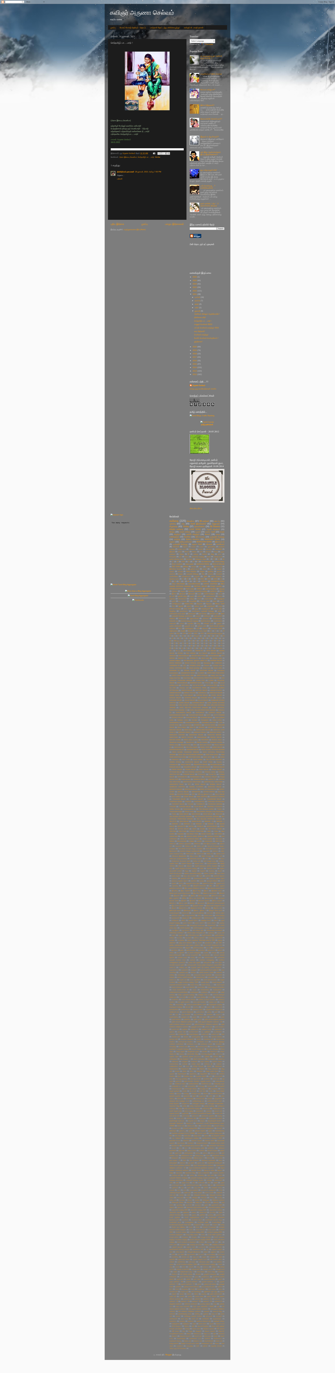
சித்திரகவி (218, 1066)
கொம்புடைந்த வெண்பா (185, 1041)
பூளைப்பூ (210, 1215)
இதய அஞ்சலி (185, 890)
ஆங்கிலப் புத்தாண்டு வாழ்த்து (197, 591)
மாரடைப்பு (206, 1267)
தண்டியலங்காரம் (185, 542)
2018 (195, 354)
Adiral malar (205, 658)
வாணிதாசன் (173, 1318)
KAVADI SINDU (174, 695)
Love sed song (186, 725)
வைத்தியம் (179, 1346)
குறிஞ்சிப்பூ (187, 1019)
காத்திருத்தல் (194, 992)
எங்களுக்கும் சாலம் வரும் (197, 925)
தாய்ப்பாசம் (195, 1116)
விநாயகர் (205, 628)
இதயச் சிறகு (197, 890)
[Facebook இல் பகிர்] (166, 153)
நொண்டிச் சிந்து (190, 1173)
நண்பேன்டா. (211, 1148)
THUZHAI (172, 806)
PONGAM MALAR (189, 774)
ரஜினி (205, 576)
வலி (218, 1306)
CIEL (184, 665)
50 (170, 641)
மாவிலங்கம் (221, 1271)
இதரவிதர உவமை (217, 890)
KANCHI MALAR (187, 690)
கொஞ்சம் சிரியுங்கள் (187, 1039)
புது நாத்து (179, 1205)
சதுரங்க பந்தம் (174, 1056)
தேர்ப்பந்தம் (187, 1135)
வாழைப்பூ (182, 1321)
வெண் (216, 1336)
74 (221, 643)
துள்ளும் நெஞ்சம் (200, 1130)
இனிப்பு (193, 895)
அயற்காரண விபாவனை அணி (181, 861)
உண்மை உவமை (208, 915)
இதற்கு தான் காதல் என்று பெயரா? (180, 893)
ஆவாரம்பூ (175, 885)
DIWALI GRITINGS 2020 (177, 668)
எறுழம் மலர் (181, 935)
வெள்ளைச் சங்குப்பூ (175, 1341)
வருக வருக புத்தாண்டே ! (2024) (203, 1306)
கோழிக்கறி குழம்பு (193, 1051)
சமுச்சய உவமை (217, 1061)
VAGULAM (218, 814)
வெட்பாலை (207, 1336)
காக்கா (220, 977)
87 (221, 645)
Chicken (206, 665)
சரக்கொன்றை (173, 1064)
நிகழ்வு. (180, 574)
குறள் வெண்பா (176, 1019)
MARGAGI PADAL (203, 564)
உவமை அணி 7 (211, 923)
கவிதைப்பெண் (200, 977)
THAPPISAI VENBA (175, 801)
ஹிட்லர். (205, 1346)
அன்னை (174, 591)
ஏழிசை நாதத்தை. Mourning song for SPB (201, 940)
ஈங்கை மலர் (185, 913)
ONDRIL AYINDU (175, 762)
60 (170, 643)
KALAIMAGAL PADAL (199, 688)
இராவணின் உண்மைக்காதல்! (215, 903)
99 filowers (218, 648)
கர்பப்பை (193, 972)
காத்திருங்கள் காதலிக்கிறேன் (178, 992)
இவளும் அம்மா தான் (215, 910)
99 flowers (215, 526)
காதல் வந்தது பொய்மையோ (216, 987)
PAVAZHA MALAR (218, 767)
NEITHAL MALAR (200, 586)
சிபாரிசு (177, 1071)
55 (204, 641)
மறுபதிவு (172, 1259)
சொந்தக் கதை (196, 1093)
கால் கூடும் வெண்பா (199, 1002)
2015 (195, 364)
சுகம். (210, 1076)
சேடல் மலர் (193, 1091)
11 (215, 631)
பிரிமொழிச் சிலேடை (178, 1202)
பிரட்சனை (182, 1200)
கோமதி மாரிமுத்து (212, 1049)
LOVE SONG (195, 529)
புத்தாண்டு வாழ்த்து (198, 557)
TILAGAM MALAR (185, 806)
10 (211, 631)
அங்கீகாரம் (197, 843)
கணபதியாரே (206, 955)
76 (174, 645)
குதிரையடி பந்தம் (198, 1009)
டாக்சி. (211, 1096)
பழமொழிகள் (218, 616)
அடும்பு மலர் (200, 846)
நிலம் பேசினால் (194, 1160)
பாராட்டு (181, 1195)
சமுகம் (198, 532)
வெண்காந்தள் (181, 1338)
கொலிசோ (219, 1044)
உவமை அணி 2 (187, 923)
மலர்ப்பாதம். (192, 1262)
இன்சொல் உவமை (217, 895)
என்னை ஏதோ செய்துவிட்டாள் (196, 932)
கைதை (206, 1036)
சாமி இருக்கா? (177, 604)
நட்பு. (186, 1148)
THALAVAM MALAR (179, 799)
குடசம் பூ (196, 1007)
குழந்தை (184, 1029)
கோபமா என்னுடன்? (207, 90)
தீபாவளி (208, 552)
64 (187, 643)
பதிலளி (119, 179)
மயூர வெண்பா (191, 1254)
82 (200, 645)
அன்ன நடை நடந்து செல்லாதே (178, 858)
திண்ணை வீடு (191, 1118)
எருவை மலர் (220, 932)
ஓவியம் (220, 950)
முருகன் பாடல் (189, 626)
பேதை (191, 1227)
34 (211, 636)
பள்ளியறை (207, 616)
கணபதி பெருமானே (191, 955)
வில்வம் (189, 1333)
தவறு (220, 606)
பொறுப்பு (194, 1237)
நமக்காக (202, 1150)
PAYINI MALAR (177, 769)
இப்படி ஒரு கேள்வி (195, 898)
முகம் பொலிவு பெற (186, 1276)
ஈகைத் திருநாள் (174, 913)
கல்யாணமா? (182, 599)
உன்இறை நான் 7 (196, 918)
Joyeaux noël (183, 688)
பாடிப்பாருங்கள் (193, 1190)
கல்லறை (171, 977)
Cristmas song (217, 665)
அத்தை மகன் (220, 853)
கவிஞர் (191, 599)
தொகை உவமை (209, 1140)
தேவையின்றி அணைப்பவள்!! (211, 119)
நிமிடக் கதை (218, 1158)
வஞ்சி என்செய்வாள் (216, 1294)
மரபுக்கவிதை (173, 576)
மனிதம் (205, 1252)
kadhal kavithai (210, 589)
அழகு (186, 871)
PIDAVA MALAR (190, 769)
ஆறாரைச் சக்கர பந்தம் (193, 883)
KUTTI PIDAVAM (219, 715)
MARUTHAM (173, 737)
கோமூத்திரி (192, 601)
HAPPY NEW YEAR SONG (216, 673)
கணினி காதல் (182, 957)
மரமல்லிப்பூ (175, 1257)
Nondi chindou (198, 759)
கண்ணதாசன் (210, 596)
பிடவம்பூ (219, 1197)
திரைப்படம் (189, 1123)
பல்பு (211, 1185)
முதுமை (219, 623)
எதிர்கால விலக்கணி (218, 928)
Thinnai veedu (189, 811)
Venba (157, 157)
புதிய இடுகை (117, 224)
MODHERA (205, 740)
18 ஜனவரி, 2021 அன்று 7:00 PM (148, 172)
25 (170, 636)
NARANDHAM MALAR (176, 749)
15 (187, 579)
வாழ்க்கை (191, 1321)
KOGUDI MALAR (175, 697)
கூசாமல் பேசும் (193, 1031)
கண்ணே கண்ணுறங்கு (207, 960)
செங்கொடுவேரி (193, 1083)
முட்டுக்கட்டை (205, 1276)
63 (183, 643)
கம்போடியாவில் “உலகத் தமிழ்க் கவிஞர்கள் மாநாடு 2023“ (204, 965)
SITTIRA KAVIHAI (209, 792)
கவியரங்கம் (211, 977)
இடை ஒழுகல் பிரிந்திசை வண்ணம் (195, 888)
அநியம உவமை (193, 856)
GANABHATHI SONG (188, 673)
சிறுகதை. (209, 604)
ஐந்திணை (172, 942)
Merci (195, 745)
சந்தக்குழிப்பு (212, 1059)
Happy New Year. (174, 678)
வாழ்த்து (177, 539)
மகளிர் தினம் (218, 621)
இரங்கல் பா (172, 903)
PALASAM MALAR (216, 764)
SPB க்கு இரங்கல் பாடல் (205, 794)
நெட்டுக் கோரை (196, 1170)
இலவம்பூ (208, 908)
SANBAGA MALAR (199, 779)
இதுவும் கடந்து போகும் (210, 893)
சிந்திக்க (202, 1069)
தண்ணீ (209, 1098)
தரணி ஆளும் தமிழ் (175, 1111)
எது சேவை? (185, 930)
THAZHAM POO (199, 801)
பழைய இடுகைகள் (174, 224)
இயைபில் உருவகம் (204, 900)
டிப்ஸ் (216, 1096)
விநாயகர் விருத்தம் (203, 1326)
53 (195, 641)
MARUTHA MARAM (214, 735)
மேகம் (177, 1289)
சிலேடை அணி (219, 604)
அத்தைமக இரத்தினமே (179, 856)
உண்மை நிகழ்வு (219, 915)
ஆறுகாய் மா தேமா (208, 883)
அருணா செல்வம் (198, 385)
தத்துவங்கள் (218, 1098)
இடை (211, 885)
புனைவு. (194, 1212)
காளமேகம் (220, 544)
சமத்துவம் (185, 1061)
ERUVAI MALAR (189, 670)
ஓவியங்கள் (201, 950)
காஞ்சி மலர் (183, 979)
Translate (209, 44)
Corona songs (219, 562)
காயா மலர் (182, 997)
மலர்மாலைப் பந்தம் (204, 1262)
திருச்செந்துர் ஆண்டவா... (177, 1121)
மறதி (220, 1257)
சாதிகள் (219, 1064)
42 (188, 638)
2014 (195, 367)
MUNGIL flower (217, 740)
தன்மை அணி (199, 606)
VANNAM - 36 (200, 824)
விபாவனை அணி (216, 628)
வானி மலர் (195, 1318)
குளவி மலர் (175, 1029)
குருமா (194, 1017)
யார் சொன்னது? (196, 1291)
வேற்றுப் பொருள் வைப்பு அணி (190, 1343)
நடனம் (174, 1148)
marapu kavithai (206, 834)
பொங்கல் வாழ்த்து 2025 (214, 1232)
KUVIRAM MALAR (206, 717)
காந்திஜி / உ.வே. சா (204, 994)
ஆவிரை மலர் (186, 885)
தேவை (206, 1135)
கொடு (199, 1039)
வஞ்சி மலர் (172, 1296)
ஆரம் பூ (181, 883)
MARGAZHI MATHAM (177, 735)
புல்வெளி (186, 1215)
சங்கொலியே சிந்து (192, 1054)
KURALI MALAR (184, 702)
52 (191, 641)
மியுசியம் (174, 1274)
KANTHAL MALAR (201, 690)
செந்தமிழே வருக (219, 1083)
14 (219, 559)
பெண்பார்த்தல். (216, 1222)
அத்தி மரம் (209, 853)
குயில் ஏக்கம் (200, 1012)
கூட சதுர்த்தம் (205, 1031)
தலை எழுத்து (189, 1111)
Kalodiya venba (182, 720)
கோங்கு (192, 1046)
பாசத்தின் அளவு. (216, 1187)
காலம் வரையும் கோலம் (189, 999)
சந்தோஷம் (175, 1061)
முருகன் (197, 576)
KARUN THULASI (189, 693)
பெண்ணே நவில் (203, 1222)
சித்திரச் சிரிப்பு (189, 604)
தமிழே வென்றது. (209, 1106)
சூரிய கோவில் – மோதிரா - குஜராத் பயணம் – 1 (198, 1081)
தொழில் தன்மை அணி (217, 1143)
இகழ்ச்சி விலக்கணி (199, 885)
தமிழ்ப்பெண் (211, 606)
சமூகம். (171, 571)
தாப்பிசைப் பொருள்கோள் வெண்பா (201, 1113)
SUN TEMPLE (176, 796)
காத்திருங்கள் (217, 989)
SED (189, 784)
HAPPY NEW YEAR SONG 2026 (183, 675)
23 (170, 581)
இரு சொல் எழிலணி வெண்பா (181, 905)
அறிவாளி (181, 866)
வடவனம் (182, 1296)
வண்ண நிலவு (199, 1296)
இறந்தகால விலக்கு (196, 908)
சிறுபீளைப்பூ (193, 1074)
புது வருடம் (198, 1205)
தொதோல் (191, 1143)
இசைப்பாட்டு (218, 567)
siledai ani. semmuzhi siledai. (189, 839)
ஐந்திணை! (198, 342)
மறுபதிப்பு (190, 623)
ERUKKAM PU (174, 670)
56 (208, 641)
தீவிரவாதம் (172, 1130)
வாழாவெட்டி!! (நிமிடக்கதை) (211, 74)
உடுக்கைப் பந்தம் (177, 915)
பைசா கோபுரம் (200, 1229)
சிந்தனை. (200, 604)
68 (188, 581)
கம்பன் (204, 569)
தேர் (170, 1135)
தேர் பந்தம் (178, 1135)
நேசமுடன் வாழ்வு (209, 1170)
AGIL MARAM (191, 653)
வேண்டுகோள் (209, 1341)
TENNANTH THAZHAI (217, 796)
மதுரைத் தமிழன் (217, 1249)
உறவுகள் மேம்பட (193, 920)
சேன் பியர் (202, 1091)
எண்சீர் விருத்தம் (193, 534)
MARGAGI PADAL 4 (184, 732)
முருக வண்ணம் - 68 (176, 1281)
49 (218, 638)
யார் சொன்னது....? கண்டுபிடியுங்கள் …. (208, 187)
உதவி (199, 594)
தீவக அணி (188, 609)
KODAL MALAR (216, 695)
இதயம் (206, 890)
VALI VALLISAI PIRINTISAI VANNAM (209, 819)
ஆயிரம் (174, 883)
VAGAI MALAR (208, 814)
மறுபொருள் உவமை (183, 1259)
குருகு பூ (219, 1014)
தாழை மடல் (180, 1118)
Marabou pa (190, 742)
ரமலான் (222, 1291)
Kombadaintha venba (176, 722)
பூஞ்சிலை (202, 1215)
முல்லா (199, 1284)
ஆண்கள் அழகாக (218, 876)
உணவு (199, 915)
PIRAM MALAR (217, 769)
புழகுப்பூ (194, 1215)
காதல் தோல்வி (190, 987)
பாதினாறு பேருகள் (175, 1192)
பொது (216, 552)
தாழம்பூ (219, 1116)
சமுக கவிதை (204, 1061)
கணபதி (213, 952)
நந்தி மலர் (182, 1150)
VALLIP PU (173, 821)
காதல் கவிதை (185, 532)
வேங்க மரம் (187, 1341)
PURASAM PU (182, 777)
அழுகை (182, 591)
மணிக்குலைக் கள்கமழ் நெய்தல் (179, 1249)
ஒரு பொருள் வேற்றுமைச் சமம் (212, 945)
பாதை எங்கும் (198, 1192)
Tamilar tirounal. (174, 809)
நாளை (208, 1155)
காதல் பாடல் (182, 549)
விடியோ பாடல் (220, 1323)
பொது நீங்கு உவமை (192, 1234)
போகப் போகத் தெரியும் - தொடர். (133, 27)
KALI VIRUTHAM (178, 584)
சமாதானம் (194, 1061)
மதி (207, 1249)
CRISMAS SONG (195, 665)
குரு (176, 1014)
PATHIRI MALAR (204, 767)
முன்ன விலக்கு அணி (176, 559)
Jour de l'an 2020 (197, 685)
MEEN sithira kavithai (191, 740)
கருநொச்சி (184, 970)
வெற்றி (183, 631)
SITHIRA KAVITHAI (176, 589)
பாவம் (187, 1197)
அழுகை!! (202, 871)
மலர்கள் (171, 1262)
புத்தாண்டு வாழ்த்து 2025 (180, 1210)
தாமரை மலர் (218, 1113)
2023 (195, 287)
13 (214, 559)
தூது (196, 609)
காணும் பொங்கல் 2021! (203, 324)
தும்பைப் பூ (182, 1130)
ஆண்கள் (208, 876)
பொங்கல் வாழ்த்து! (201, 335)
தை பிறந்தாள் (176, 1138)
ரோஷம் (182, 1294)
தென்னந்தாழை (219, 1130)
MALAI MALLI (181, 727)
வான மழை (184, 1318)
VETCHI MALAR (183, 829)
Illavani (215, 683)
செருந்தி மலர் (204, 1088)
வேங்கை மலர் (198, 1341)
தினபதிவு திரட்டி (196, 508)
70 (197, 581)
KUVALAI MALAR (177, 717)
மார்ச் (197, 308)
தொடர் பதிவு (218, 609)
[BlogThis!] (161, 153)
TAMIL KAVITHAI (201, 796)
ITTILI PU (208, 683)
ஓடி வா (208, 947)
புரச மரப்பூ (213, 1212)
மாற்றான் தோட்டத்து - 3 (187, 1271)
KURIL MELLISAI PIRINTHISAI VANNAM (194, 707)
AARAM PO (199, 650)
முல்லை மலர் (202, 626)
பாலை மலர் (180, 1197)
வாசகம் (178, 1316)
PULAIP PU (212, 774)
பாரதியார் (219, 1192)
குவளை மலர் (182, 1031)
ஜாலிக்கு (210, 571)
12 (183, 579)
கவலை (193, 547)
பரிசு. (208, 1182)
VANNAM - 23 (176, 824)
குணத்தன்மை (173, 1009)
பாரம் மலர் (172, 1195)
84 (208, 645)
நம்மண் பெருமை (212, 1150)
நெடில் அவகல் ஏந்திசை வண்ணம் (203, 1165)
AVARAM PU (194, 658)
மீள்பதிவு (198, 1274)
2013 (195, 371)
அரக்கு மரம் (196, 861)
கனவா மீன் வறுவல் (194, 962)
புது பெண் (188, 1205)
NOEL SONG (207, 757)
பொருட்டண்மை (174, 1237)
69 (204, 643)
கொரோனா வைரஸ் (206, 1044)
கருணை (172, 599)
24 (193, 562)
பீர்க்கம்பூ (216, 1202)
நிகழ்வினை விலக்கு (218, 1155)
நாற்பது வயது (199, 1155)
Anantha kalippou (175, 660)
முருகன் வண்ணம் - (192, 1281)
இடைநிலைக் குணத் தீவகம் (216, 888)
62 (179, 643)
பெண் (209, 557)
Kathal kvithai (217, 720)
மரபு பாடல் (201, 1254)
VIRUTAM (172, 831)
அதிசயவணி (190, 853)
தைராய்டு (186, 1140)
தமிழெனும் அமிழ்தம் (198, 1103)
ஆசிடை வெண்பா (209, 873)
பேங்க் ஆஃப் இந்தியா (179, 1227)
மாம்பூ (198, 1267)
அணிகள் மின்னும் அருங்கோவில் (190, 851)
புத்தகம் (171, 1207)
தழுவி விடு (185, 1113)
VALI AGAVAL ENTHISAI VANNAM (180, 816)
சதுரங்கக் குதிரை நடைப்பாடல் (191, 1056)
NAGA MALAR (178, 747)
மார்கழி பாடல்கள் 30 (183, 1269)
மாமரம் (177, 1267)
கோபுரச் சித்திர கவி (197, 1049)
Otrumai (219, 762)
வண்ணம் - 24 (185, 1301)
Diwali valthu (218, 668)
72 (213, 643)
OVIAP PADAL (208, 762)
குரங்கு (209, 1012)
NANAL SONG (205, 747)
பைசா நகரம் (212, 1229)
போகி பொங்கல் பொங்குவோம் (186, 1242)
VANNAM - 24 (188, 824)
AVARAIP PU (182, 658)
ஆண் (200, 876)
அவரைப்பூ (212, 871)
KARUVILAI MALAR (216, 693)
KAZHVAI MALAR (202, 695)
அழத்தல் (194, 871)
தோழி (205, 1145)
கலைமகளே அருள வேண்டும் (203, 975)
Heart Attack (187, 678)
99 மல (178, 650)
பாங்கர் (206, 1187)
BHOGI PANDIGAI (175, 663)
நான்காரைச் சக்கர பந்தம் (177, 614)
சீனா (173, 606)
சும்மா (220, 554)
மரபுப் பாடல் (221, 1254)
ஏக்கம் (180, 552)
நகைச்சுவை (199, 526)
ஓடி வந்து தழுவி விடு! (208, 170)
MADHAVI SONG (209, 725)
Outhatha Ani (173, 764)
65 (191, 643)
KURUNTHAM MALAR (196, 715)
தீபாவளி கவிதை (206, 1126)
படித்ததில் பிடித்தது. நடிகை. (194, 1180)
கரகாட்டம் (172, 967)
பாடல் (184, 1190)
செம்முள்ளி (221, 1086)
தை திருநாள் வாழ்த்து (217, 1135)
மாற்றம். (175, 1271)
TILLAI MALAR (199, 806)
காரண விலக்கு (200, 997)
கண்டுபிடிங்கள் (209, 957)
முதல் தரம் (180, 1279)
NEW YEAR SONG (194, 757)
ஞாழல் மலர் (202, 1096)
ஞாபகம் (219, 571)
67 (200, 643)
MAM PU (192, 727)
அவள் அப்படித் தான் (175, 873)
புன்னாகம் (205, 618)
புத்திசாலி (186, 1212)
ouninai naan (173, 836)
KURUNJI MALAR (215, 712)
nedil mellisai (218, 834)
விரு (183, 1331)
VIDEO (194, 829)
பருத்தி (215, 1182)
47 (209, 638)
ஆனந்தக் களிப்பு (185, 878)
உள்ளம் (216, 920)
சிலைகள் (213, 1074)
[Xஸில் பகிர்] (163, 153)
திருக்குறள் (202, 1118)
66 (196, 643)
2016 (195, 361)
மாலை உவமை (201, 1271)
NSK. (216, 757)
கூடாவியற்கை (218, 1031)
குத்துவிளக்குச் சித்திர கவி (214, 1009)
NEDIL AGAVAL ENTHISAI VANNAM (212, 749)
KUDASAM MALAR (175, 700)
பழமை (189, 1187)
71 (208, 643)
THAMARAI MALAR (196, 799)
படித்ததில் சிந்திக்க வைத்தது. (178, 1178)
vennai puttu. (209, 841)
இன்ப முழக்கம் (174, 898)
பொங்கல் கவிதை (181, 1232)
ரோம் (180, 628)
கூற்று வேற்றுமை (194, 1034)
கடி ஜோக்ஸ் (180, 952)
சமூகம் (172, 542)
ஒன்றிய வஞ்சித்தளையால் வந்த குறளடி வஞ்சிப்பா (184, 945)
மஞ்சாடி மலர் (191, 1247)
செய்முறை (172, 557)
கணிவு (193, 957)
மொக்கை (189, 559)
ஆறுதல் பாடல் (220, 883)
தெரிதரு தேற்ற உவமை (215, 1133)
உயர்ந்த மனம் (221, 918)
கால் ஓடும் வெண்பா (184, 1002)
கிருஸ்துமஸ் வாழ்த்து (215, 1004)
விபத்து (187, 1328)
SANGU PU (212, 779)
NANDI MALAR (217, 747)
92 (190, 648)
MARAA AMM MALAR (203, 730)
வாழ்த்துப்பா (186, 1323)
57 (213, 641)
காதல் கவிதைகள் (177, 987)
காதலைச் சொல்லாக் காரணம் (178, 984)
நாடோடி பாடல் (214, 1153)
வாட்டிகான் (209, 1316)
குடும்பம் (209, 1007)
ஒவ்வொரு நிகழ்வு (198, 947)
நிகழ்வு (172, 532)
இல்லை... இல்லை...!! (200, 910)
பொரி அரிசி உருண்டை (215, 1234)
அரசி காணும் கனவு (209, 861)
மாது (170, 1267)
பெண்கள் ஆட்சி (197, 1220)
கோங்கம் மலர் (183, 1046)
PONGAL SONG (210, 772)
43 (193, 638)
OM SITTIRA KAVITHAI (214, 759)
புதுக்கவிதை (211, 547)
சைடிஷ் (179, 1093)
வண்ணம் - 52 (207, 1301)
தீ (197, 1126)
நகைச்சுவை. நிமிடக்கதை (216, 1145)
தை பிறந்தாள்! (199, 331)
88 (170, 648)
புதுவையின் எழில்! (216, 1205)
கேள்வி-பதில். (176, 1036)
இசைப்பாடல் (219, 542)
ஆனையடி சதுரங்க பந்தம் (216, 878)
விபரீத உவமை (196, 1328)
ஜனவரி (198, 311)
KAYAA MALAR (188, 695)
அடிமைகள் (178, 846)
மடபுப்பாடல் (202, 1247)
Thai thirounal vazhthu (206, 809)
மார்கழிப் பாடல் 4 (208, 1269)
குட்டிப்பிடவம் (218, 1007)
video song (218, 841)
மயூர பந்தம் (181, 1254)
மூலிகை (219, 1286)
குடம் (202, 1007)
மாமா (183, 1267)
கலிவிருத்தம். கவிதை (184, 975)
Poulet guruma (185, 779)
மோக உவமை (212, 1289)
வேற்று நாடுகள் (173, 1343)
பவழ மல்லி (197, 1187)
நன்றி (219, 611)
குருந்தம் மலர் (185, 1017)
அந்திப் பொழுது (206, 856)
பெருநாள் (207, 1224)
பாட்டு (220, 1190)
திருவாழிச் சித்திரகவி (176, 1123)
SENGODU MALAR (214, 787)
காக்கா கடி (172, 979)
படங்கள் (219, 1175)
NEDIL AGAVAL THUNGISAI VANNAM (185, 752)
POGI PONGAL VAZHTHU (193, 772)
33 (180, 581)
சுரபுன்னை (207, 1078)
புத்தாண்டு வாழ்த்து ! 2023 (216, 1207)
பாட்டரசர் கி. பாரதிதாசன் (208, 1190)
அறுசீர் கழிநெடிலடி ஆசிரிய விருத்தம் (206, 866)
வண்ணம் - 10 (207, 1299)
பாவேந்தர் (195, 1197)
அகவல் (193, 567)
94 (199, 648)
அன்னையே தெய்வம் (196, 858)
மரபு (183, 523)
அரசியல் (208, 567)
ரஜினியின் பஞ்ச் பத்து (210, 1291)
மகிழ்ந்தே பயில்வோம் (218, 1244)
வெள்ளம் (207, 1338)
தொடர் (187, 557)
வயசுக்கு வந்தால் (205, 1304)
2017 (195, 357)
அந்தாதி (221, 589)
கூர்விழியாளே (182, 1034)
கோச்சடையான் (202, 1046)
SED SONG (176, 567)
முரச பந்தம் (197, 1279)
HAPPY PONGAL (202, 675)
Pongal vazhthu (216, 586)
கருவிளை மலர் (183, 972)
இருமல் (174, 908)
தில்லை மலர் (191, 1126)
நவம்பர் (198, 301)
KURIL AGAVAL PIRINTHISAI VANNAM (190, 705)
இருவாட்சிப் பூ (183, 908)
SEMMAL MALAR (216, 784)
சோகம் (207, 534)
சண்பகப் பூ (218, 1054)
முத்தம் (188, 1279)
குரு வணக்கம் (198, 1014)
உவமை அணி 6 (199, 923)
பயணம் (201, 547)
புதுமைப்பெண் (194, 618)
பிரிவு (203, 574)
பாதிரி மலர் (187, 1192)
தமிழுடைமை (185, 1103)
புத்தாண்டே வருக (174, 1212)
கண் (199, 957)
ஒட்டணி (172, 596)
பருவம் (222, 1182)
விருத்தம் (177, 534)
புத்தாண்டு (180, 1207)
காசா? (199, 599)
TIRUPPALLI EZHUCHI (214, 806)
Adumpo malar (217, 658)
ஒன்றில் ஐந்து (182, 596)
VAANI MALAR (183, 814)
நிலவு (220, 1160)
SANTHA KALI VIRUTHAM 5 (192, 782)
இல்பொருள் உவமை (175, 910)
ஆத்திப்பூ (175, 878)
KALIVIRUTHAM (194, 584)
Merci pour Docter (205, 745)
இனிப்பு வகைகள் (203, 895)
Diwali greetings (194, 668)
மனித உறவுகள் (179, 1252)
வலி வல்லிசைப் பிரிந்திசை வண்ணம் (189, 1311)
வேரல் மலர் (219, 1341)
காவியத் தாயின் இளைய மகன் (196, 1004)
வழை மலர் (214, 1314)
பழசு (182, 1187)
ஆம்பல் (222, 881)
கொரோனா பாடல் (192, 1044)
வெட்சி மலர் (198, 1336)
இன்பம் (222, 591)
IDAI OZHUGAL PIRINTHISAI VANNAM (206, 678)
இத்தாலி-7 (177, 895)
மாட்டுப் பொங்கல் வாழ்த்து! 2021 (206, 328)
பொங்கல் (219, 574)
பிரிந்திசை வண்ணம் (218, 1200)
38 (223, 636)
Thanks (219, 809)
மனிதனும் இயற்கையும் (194, 1252)
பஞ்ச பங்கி (210, 1175)
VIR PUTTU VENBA (215, 829)
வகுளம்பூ (204, 1294)
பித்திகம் (172, 618)
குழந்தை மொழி (206, 1029)
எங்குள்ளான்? (211, 925)
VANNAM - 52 (212, 824)
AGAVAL (180, 653)
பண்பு (171, 1182)
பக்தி (184, 1175)
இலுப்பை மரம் (218, 908)
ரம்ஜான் (174, 1294)
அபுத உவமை (214, 858)
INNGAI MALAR (182, 683)
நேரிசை (219, 1170)
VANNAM (218, 549)
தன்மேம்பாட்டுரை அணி (214, 1101)
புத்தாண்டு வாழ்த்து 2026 (198, 1210)
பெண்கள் (185, 1220)
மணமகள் (172, 623)
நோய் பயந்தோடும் (203, 1173)
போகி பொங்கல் (206, 621)
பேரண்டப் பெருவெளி (209, 1227)
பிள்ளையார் (182, 618)
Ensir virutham (177, 564)
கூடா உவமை (182, 601)
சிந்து (212, 554)
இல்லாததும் (187, 910)
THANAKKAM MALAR (214, 799)
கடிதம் (192, 596)
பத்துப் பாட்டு (185, 1182)
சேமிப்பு (211, 1091)
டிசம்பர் (197, 297)
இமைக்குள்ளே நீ (210, 898)
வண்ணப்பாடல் (187, 1299)
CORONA (204, 581)
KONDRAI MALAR (191, 697)
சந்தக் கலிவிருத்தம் (199, 1059)
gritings (185, 567)
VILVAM (202, 829)
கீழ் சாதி (188, 1007)
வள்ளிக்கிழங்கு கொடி (185, 1314)
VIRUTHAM (182, 831)
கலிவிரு (171, 975)
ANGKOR (172, 655)
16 (223, 559)
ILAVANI (211, 680)
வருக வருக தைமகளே (183, 1306)
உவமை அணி (210, 532)
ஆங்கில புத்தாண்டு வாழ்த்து (192, 873)
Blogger (168, 1355)
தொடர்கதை (181, 1143)
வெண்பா (190, 521)
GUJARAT (201, 673)
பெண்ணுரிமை (189, 1222)
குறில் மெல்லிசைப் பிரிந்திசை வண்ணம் (206, 1024)
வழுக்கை (205, 1314)
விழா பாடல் (207, 1333)
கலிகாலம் (219, 972)
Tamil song (190, 589)
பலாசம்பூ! (205, 1185)
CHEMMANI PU (174, 665)
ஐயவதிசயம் (209, 942)
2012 (195, 374)
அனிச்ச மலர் (218, 856)
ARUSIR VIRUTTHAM (198, 655)
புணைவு (210, 574)
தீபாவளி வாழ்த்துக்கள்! (207, 1128)
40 (180, 638)
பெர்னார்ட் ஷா (173, 621)
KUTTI (208, 715)
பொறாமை (185, 1237)
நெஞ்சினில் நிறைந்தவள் (214, 1163)
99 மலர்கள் (204, 521)
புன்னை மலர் (203, 1212)
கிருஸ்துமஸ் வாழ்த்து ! (176, 1007)
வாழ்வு (194, 1323)
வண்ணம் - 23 (173, 1301)
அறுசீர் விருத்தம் (213, 529)
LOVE (220, 722)
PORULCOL (202, 774)
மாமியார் (190, 1267)
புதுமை (206, 1205)
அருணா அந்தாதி (186, 863)
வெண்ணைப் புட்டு (195, 1338)
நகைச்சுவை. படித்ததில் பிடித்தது (203, 611)
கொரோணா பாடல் (202, 1041)
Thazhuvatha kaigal (175, 811)
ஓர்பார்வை (175, 950)
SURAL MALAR (189, 796)
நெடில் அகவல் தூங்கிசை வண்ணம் (180, 1165)
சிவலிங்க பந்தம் (188, 1076)
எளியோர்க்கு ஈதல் (193, 935)
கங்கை (171, 952)
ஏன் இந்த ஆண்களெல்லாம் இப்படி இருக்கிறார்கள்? (210, 153)
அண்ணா (215, 851)
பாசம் (178, 1190)
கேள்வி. (186, 1036)
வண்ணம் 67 (218, 1301)
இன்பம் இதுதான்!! (207, 105)
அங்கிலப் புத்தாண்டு (185, 843)
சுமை (170, 1078)
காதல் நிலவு (201, 987)
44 (197, 638)
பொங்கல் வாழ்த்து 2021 (196, 1232)
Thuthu (174, 814)
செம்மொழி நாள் (177, 1088)
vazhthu (199, 841)
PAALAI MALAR (186, 764)
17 (173, 562)
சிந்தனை (192, 549)
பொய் (203, 1234)
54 (200, 641)
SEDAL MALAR (200, 784)
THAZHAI (188, 801)
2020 (195, 347)
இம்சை (174, 594)
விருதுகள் (199, 1331)
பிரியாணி (189, 1202)
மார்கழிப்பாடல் (186, 576)
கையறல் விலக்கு (216, 1036)
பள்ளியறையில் (220, 1185)
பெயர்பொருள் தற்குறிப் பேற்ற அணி (180, 1224)
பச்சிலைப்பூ (200, 1175)
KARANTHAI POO (175, 693)
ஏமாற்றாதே (181, 940)
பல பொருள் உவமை (177, 1185)
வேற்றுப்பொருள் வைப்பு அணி (197, 631)
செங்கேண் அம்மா (180, 1083)
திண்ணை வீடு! (200, 317)
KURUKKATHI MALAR (183, 712)
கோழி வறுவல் (180, 1051)
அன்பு (206, 858)
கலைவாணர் (218, 975)
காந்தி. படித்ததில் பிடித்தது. (186, 994)
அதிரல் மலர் (200, 853)
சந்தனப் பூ (221, 1059)
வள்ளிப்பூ (197, 1314)
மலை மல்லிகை (217, 1262)
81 (196, 645)
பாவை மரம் (203, 1197)
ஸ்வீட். (198, 1346)
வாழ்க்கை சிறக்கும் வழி (203, 1321)
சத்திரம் (219, 569)
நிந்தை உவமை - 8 (199, 1158)
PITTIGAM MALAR (175, 772)
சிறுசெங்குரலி (182, 1074)
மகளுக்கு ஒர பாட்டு (195, 1244)
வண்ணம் (197, 1299)
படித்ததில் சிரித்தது (192, 574)
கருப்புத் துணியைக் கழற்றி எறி (209, 970)
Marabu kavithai (202, 742)
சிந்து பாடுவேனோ (213, 1069)
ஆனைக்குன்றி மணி (200, 878)
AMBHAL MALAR (216, 653)
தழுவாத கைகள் (174, 1113)
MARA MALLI (188, 730)
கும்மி (174, 601)
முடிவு (196, 1276)
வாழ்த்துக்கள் (176, 1323)
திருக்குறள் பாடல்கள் (215, 1118)
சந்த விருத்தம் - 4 (185, 1059)
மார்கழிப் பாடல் (208, 623)
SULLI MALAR (219, 794)
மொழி (192, 1289)
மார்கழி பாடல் (218, 557)
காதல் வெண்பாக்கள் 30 (180, 989)
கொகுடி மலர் (173, 1039)
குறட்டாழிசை (203, 1017)
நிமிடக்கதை (200, 537)
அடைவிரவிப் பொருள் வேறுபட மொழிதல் (190, 848)
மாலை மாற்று (211, 1271)
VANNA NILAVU (196, 821)
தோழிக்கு (172, 611)
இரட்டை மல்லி (183, 903)
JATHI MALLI (185, 685)
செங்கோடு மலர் (206, 1083)
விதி (193, 1326)
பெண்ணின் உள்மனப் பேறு (213, 1220)
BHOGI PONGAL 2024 (192, 663)
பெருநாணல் (197, 1224)
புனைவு (172, 523)
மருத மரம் (195, 1257)
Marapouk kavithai (216, 742)
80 (191, 645)
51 (187, 641)
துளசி (190, 1130)
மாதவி (220, 1264)
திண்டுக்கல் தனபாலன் (125, 172)
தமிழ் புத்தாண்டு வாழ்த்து (192, 1108)
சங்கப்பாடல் (213, 1051)
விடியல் (211, 1323)
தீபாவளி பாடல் (176, 1128)
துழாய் (210, 1130)
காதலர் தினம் (205, 982)
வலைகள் (206, 1311)
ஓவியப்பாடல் (211, 950)
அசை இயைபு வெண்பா (128, 157)
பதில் (177, 1182)
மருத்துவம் (212, 1257)
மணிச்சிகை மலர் (197, 1249)
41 (184, 638)
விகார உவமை (202, 1323)
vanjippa (191, 841)
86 (217, 645)
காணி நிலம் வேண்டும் (210, 979)
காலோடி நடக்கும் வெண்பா (207, 999)
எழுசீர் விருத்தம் (207, 935)
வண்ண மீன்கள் (211, 1296)
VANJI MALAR (184, 821)
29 (183, 636)
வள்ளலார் (172, 1314)
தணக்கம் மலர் (200, 1098)
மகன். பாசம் (173, 1244)
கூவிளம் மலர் (215, 1034)
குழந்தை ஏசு (194, 1029)
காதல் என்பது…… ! (207, 984)
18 (177, 562)
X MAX (208, 831)
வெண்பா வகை (174, 579)
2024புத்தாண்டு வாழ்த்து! (214, 633)
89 (174, 648)
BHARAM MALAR (216, 660)
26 (174, 636)
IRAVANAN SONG (196, 683)
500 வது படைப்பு (179, 641)
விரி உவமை (175, 1331)
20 (197, 579)
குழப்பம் (171, 1031)
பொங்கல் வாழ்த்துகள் (176, 1234)
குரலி (215, 1012)
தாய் (180, 557)
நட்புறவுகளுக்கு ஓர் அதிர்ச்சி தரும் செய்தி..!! (211, 57)
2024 (195, 284)
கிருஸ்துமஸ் (220, 599)
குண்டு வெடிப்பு (185, 1009)
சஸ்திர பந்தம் (195, 1064)
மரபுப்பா (181, 623)
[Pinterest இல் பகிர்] (168, 153)
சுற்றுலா (202, 571)
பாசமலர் (171, 1190)
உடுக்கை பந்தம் (219, 913)
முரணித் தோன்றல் (209, 1279)
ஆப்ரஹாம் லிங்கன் (212, 881)
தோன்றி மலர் (175, 1145)
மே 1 (170, 1289)
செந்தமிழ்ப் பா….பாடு (146, 157)
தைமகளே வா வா (174, 1140)
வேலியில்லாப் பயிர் (207, 1343)
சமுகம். (222, 601)
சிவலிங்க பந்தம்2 (201, 1076)
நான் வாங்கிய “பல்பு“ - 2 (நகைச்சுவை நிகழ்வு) (209, 205)
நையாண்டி (179, 1173)
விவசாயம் (221, 1333)
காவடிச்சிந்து (179, 1004)
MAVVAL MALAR (216, 737)
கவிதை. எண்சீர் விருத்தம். (185, 977)
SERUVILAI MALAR (191, 789)
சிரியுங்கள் (199, 1071)
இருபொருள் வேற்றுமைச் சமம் (215, 905)
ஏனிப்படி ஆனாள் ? (199, 937)
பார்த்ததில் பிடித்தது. (215, 1195)
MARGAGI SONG (212, 539)
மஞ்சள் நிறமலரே (177, 1247)
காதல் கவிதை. (209, 599)
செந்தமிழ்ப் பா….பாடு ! (202, 321)
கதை (218, 534)
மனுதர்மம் (214, 1252)
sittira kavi (218, 839)
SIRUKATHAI (196, 792)
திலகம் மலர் (180, 1126)
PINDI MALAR (203, 769)
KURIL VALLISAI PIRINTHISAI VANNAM (203, 710)
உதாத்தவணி (175, 918)
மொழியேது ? (201, 1289)
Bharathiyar (207, 663)
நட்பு (180, 1148)
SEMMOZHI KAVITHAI (177, 787)
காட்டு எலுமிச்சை (195, 979)
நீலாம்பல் (182, 1163)
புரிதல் (220, 1212)
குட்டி (211, 569)
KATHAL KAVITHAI (210, 584)
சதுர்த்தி (207, 1056)
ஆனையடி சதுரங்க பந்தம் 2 (180, 881)
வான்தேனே (205, 1318)
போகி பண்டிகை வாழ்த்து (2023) (200, 1239)
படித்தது (208, 1180)
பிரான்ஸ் (197, 1200)
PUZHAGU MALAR (210, 777)
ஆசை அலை (220, 873)
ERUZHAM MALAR (206, 670)
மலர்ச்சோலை (181, 1262)
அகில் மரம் (172, 843)
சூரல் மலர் (178, 1081)
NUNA (222, 757)
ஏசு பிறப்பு (180, 937)
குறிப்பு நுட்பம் (198, 1019)
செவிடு (184, 1091)
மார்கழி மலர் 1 (196, 1269)
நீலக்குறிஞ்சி (173, 1163)
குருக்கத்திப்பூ (173, 1017)
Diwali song (206, 668)
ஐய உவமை (198, 942)
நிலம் (184, 1160)
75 (170, 645)
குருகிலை (210, 1014)
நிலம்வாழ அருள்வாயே (209, 1160)
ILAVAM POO (200, 680)
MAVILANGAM (201, 737)
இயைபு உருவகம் (217, 900)
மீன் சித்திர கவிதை (186, 1274)
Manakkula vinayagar (176, 742)
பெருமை (215, 1224)
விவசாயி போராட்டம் (186, 1336)
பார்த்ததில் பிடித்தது (200, 1195)
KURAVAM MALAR (198, 702)
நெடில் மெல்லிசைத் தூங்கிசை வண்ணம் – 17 (203, 1168)
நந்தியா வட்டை (191, 1150)
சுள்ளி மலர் (216, 1078)
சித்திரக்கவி (185, 1069)
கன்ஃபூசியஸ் (207, 962)
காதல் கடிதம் (220, 984)
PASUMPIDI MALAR (190, 767)
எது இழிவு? (175, 930)
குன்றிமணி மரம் (174, 1012)
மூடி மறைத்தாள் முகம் (208, 1286)
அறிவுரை (189, 866)
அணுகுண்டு (206, 851)
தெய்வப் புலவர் (201, 1133)
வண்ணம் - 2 (218, 1299)
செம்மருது (201, 1086)
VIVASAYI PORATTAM (196, 831)
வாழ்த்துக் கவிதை (218, 1321)
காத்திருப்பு (204, 992)
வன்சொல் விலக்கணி (190, 1304)
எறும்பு (174, 935)
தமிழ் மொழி (206, 1108)
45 (201, 638)
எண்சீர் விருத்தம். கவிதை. (201, 928)
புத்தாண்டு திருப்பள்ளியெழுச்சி (195, 1207)
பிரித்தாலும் (205, 1200)
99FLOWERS (187, 650)
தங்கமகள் (180, 1098)
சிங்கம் (209, 1066)
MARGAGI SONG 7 (216, 732)
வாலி (197, 628)
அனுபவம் (216, 523)
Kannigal (194, 720)
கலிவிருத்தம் (174, 537)
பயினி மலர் (201, 1182)
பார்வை (171, 1197)
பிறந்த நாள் (198, 1202)
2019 (195, 350)
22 (189, 562)
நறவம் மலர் (178, 1153)
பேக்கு (222, 1224)
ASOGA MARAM (213, 655)
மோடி (220, 1289)
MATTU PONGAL (187, 737)
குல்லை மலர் (208, 1026)
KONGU (219, 697)
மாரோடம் (214, 1267)
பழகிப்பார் (175, 1187)
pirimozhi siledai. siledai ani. (195, 836)
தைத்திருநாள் (205, 609)
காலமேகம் (175, 999)
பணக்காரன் (218, 1180)
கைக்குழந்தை (196, 1036)
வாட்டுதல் (219, 1316)
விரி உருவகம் (220, 1328)
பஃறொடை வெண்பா (218, 1173)
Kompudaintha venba (192, 722)
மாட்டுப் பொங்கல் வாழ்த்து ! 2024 (186, 1264)
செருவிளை (214, 1088)
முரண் (220, 1279)
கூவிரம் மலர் (204, 1034)
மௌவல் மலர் (173, 1291)
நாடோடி (205, 1153)
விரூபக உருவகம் (210, 1331)
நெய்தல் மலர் (214, 614)
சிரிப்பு (191, 1071)
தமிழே (184, 1106)
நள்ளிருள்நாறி (188, 1153)
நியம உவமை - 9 (174, 1160)
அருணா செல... (199, 863)
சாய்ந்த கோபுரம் (198, 1066)
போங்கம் (201, 1242)
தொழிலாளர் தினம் (202, 1143)
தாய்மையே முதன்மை (208, 1116)
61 (174, 643)
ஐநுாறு (220, 940)
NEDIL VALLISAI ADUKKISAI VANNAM (190, 754)
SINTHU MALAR (183, 792)
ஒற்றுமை (188, 947)
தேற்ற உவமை (198, 1135)
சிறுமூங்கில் (203, 1074)
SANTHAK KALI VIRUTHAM (213, 782)
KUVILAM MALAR (191, 717)
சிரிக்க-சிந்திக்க (191, 571)
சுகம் (201, 552)
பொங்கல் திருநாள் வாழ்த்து (189, 621)
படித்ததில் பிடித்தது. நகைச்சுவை (182, 616)
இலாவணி (191, 594)
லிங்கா (196, 1294)
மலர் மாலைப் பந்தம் (216, 1259)
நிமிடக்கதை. (203, 614)
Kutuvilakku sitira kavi (209, 722)
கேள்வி (204, 554)
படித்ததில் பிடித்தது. (180, 544)
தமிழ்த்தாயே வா (217, 1108)
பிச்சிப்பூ (212, 1197)
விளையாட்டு (197, 1333)
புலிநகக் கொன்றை (175, 1215)
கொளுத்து (172, 1046)
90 (182, 648)
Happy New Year (216, 675)
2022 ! (196, 633)
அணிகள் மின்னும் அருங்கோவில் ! (207, 314)
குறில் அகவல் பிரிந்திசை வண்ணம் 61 (183, 1022)
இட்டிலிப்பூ (175, 890)
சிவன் (179, 1076)
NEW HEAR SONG (212, 754)
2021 (195, 294)
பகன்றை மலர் (176, 1175)
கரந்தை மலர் (183, 967)
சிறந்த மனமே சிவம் (212, 1071)
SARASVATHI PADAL (176, 784)
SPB (193, 794)
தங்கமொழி (189, 1098)
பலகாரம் (198, 616)
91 (186, 648)
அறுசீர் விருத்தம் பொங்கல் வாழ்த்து (186, 868)
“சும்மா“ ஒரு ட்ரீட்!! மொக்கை (177, 1348)
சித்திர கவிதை (176, 529)
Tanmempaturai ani (189, 809)
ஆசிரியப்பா (213, 591)
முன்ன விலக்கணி (175, 626)
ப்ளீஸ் (216, 1242)
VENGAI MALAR (211, 826)
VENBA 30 (200, 826)
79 (187, 645)
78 (183, 645)
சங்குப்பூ (181, 1054)
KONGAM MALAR (206, 697)
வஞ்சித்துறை (189, 628)
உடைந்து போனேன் (189, 915)
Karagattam (204, 720)
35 (215, 636)
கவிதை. (196, 554)
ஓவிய (182, 950)
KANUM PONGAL (216, 690)
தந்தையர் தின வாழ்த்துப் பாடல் (179, 1101)
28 (175, 581)
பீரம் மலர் (207, 1202)
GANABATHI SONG (218, 581)
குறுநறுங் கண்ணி (196, 1026)
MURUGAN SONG (204, 542)
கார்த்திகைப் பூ (219, 997)
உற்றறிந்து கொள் (206, 920)
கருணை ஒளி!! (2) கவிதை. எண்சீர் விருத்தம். (206, 967)
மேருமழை (185, 1289)
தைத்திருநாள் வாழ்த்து (191, 1138)
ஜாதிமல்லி (187, 1096)
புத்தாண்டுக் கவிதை (215, 1210)
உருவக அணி (197, 544)
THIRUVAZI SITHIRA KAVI (215, 801)
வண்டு (190, 1296)
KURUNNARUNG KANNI (177, 715)
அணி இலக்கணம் (198, 523)
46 (205, 638)
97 (212, 648)
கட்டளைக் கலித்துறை (193, 952)
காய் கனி (191, 997)
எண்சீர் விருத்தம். (185, 928)
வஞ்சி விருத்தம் (216, 576)
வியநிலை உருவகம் (208, 1328)
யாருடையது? (184, 1291)
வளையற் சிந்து (217, 1311)
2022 (195, 291)
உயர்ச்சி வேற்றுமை (210, 594)
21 (221, 579)
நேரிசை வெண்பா (193, 539)
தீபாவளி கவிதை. (219, 1126)
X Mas (216, 831)
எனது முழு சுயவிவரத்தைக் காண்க (203, 389)
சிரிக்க (185, 1071)
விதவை (186, 1326)
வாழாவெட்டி (173, 1321)
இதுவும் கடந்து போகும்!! (209, 137)
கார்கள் (210, 997)
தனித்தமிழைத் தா (198, 1101)
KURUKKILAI (200, 712)
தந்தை (189, 606)
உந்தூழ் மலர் (185, 918)
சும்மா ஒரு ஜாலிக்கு (181, 1078)
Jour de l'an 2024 (211, 685)
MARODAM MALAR (196, 735)
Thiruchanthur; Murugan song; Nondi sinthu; (210, 811)
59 (221, 641)
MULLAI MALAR (218, 564)
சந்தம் (215, 601)
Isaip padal (189, 564)
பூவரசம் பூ (219, 1215)
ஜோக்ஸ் (180, 606)
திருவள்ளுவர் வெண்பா (215, 1121)
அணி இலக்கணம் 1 (212, 848)
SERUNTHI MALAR (175, 789)
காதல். (195, 989)
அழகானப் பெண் (211, 868)
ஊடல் (220, 594)
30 (190, 636)
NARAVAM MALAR (193, 749)
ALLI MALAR (203, 653)
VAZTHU (191, 826)
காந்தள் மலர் (214, 992)
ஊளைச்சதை (183, 925)
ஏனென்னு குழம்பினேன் (215, 937)
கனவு (220, 596)
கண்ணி (192, 960)
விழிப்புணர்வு (173, 631)
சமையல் (176, 547)
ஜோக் (194, 1096)
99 (188, 554)
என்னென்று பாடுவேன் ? (176, 932)
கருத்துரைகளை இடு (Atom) (135, 230)
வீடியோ (181, 554)
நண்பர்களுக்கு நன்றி (197, 1148)
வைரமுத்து (189, 1346)
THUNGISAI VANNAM (215, 804)
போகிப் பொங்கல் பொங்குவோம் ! (206, 338)
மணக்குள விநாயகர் (215, 1247)
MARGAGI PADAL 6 (200, 732)
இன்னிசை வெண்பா (176, 569)
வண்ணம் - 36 (196, 1301)
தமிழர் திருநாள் (174, 1103)
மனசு (171, 1252)
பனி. (193, 1182)
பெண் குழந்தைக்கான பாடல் (194, 1217)
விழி (214, 1333)
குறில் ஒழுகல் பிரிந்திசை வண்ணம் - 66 (210, 1022)
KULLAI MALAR (203, 700)
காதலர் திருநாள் (217, 982)
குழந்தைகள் (218, 1029)
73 (217, 643)
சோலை (205, 1093)
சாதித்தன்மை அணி (175, 1066)
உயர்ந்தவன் (175, 920)
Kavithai (187, 537)
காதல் (222, 532)
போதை (209, 1242)
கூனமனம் (172, 1034)
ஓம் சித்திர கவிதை (218, 947)
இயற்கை (184, 900)
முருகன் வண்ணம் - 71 (209, 1281)
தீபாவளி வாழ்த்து (175, 609)
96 (207, 648)
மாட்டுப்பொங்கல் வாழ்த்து (207, 1264)
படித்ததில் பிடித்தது (217, 537)
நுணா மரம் (200, 1163)
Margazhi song (185, 745)
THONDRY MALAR (178, 804)
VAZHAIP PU (181, 826)
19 (192, 579)
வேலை (217, 1343)
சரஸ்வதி (184, 1064)
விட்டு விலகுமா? (177, 1326)
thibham (171, 841)
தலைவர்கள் (199, 1111)
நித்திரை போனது (186, 1158)
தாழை (171, 1118)
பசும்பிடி (192, 1175)
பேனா (197, 1227)
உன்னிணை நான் (209, 918)
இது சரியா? (196, 893)
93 (195, 648)
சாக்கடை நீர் (208, 1064)
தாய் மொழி (185, 1116)
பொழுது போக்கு (205, 1237)
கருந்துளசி (194, 970)
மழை (198, 623)
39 (172, 638)
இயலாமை (193, 900)
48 (214, 638)
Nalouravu (175, 759)
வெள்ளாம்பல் (218, 1338)
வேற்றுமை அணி (200, 559)
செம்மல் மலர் (211, 1086)
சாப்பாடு (180, 571)
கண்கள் (200, 596)
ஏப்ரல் (197, 304)
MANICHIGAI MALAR (215, 727)
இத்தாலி (172, 552)
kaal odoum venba (192, 834)
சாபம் (187, 1066)
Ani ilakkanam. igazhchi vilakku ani (195, 660)
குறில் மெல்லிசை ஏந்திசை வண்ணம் (180, 1024)
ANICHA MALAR (183, 655)
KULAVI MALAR (190, 700)
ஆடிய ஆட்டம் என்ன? (189, 876)
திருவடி (202, 1121)
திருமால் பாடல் (192, 1121)
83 (204, 645)
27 (178, 636)
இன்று (184, 898)
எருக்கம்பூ (211, 932)
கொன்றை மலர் (208, 1039)
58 (217, 641)
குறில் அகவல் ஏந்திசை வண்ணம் (214, 1019)
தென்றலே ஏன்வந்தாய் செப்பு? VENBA (183, 1133)
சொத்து (186, 1093)
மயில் (173, 1254)
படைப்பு (217, 521)
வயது (214, 1304)
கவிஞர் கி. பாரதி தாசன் (193, 27)
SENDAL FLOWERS (196, 787)
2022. (202, 633)
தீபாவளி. (219, 1128)
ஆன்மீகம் (194, 881)
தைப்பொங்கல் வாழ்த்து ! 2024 (212, 1138)
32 (207, 636)
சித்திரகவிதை (173, 1069)
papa (182, 836)
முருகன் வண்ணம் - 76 (188, 1284)
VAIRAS (199, 589)
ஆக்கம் (185, 547)
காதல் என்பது (194, 984)
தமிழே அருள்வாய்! (195, 1106)
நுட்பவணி (191, 1163)
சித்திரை (194, 1069)
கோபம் (187, 552)
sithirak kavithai (207, 839)
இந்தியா (185, 895)
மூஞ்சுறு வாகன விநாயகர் (191, 1286)
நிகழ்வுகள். (175, 1158)
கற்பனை (209, 544)
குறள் (222, 1017)
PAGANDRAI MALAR (200, 764)
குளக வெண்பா (219, 1026)
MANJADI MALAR (175, 730)
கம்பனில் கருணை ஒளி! (176, 965)
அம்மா (201, 567)
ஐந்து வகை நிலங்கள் (185, 942)
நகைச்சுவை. (184, 611)
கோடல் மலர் (213, 1046)
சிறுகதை (173, 526)
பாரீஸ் (188, 1195)
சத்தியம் (215, 1056)
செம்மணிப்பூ (191, 1086)
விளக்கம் (209, 549)
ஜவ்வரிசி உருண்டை (175, 1096)
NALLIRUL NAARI (191, 747)
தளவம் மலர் (218, 1111)
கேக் (223, 1034)
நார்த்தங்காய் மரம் (186, 1155)
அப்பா (222, 858)
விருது (190, 1331)
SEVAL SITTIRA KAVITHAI (208, 789)
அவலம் (220, 871)
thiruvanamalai (181, 841)
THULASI (190, 804)
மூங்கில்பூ (178, 1286)
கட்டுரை (205, 952)
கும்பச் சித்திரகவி (187, 1012)
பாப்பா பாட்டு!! (209, 1192)
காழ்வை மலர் (213, 1002)
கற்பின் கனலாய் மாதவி (206, 972)
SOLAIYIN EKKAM (183, 794)
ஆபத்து (201, 881)
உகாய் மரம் (209, 913)
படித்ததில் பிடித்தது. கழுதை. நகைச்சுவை (203, 1178)
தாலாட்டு (172, 574)
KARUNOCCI (202, 693)
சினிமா (194, 552)
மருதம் (204, 1257)
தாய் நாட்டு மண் (174, 1116)
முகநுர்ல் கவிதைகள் (210, 1274)
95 (203, 648)
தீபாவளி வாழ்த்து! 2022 (190, 1128)
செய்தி (200, 549)
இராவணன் (201, 903)
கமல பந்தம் (218, 962)
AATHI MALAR (211, 650)
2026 (195, 277)
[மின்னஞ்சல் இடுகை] (154, 153)
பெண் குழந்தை (174, 1217)
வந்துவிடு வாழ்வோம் (175, 1304)
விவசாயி (174, 1336)
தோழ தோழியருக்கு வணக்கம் (191, 1145)
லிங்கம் (189, 1294)
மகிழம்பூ (206, 1244)
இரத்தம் (192, 903)
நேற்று (171, 1173)
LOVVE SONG (174, 725)
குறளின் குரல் (214, 1017)
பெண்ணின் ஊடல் (175, 1222)
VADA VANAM (195, 814)
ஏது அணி (188, 937)
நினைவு (209, 1158)
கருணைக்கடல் (173, 970)
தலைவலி (209, 1111)
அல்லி (201, 868)
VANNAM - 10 (208, 821)
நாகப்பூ (198, 1153)
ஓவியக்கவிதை (191, 950)
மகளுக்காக (183, 1244)
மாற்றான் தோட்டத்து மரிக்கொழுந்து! (165, 27)
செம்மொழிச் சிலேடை (190, 1088)
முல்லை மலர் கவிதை (210, 1284)
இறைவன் (182, 594)
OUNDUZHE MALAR (192, 762)
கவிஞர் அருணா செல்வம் (142, 12)
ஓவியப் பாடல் (195, 569)
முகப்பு (113, 27)
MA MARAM (197, 725)
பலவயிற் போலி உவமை (192, 1185)
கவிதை (174, 520)
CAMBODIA (218, 663)
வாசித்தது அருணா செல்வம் (193, 1316)
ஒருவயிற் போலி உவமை (176, 947)
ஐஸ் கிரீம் (219, 942)
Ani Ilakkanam (206, 562)
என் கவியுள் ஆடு (198, 930)
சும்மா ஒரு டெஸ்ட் (195, 1078)
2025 (195, 280)
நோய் (222, 614)
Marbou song (173, 745)
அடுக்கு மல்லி (189, 846)
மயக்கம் (221, 1252)
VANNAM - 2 (220, 821)
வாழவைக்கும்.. (217, 1318)
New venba (186, 759)
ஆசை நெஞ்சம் (176, 876)
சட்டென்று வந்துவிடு (207, 1054)
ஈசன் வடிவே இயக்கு (197, 913)
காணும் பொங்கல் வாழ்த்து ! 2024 (188, 982)
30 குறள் (196, 636)
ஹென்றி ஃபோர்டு (216, 1346)
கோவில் (204, 1051)
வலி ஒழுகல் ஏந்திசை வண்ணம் (198, 1309)
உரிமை (183, 920)
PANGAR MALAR (175, 767)
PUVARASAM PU (195, 777)
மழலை (171, 1264)
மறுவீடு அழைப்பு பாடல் (200, 1259)
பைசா (191, 1229)
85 (213, 645)
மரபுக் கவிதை (211, 1254)
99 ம (171, 650)
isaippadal (180, 834)
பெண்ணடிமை (217, 618)
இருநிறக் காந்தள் (198, 905)
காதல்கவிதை (205, 989)
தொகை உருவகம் (197, 1140)
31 (202, 636)
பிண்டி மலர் (172, 1200)
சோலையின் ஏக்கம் (216, 1093)
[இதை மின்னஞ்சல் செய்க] (158, 153)
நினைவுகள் (192, 614)
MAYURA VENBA (175, 740)
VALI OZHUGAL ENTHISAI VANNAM (207, 816)
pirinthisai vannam (213, 836)
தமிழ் (180, 1108)
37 (219, 636)
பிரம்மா (190, 1200)
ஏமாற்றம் (171, 940)
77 (179, 645)
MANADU (202, 727)
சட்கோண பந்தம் (204, 601)
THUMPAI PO (200, 804)
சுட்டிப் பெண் (218, 1076)
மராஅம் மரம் (185, 1257)
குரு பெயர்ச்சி (186, 1014)
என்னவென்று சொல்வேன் (214, 930)
